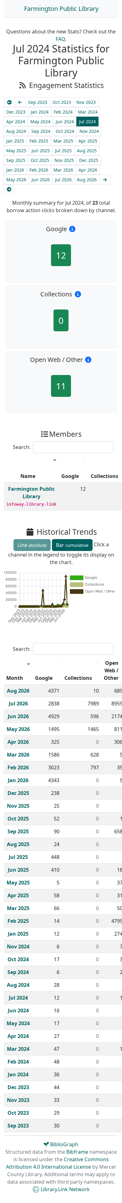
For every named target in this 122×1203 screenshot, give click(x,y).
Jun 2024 (65, 121)
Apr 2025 (88, 141)
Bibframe (77, 1151)
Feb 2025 (38, 141)
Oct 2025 (40, 160)
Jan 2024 (39, 112)
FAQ (60, 39)
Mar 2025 (63, 141)
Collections (78, 678)
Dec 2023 (15, 112)
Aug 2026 (87, 180)
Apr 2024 (15, 121)
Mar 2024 (88, 112)
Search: (21, 447)
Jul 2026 (63, 180)
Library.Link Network (64, 1189)
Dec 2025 (88, 160)
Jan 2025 (15, 141)
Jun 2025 (41, 150)
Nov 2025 (64, 160)
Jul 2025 (63, 150)
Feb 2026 (38, 170)
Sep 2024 (40, 131)
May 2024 (40, 121)
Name (27, 476)
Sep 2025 (15, 160)
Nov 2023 (86, 102)
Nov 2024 (89, 131)
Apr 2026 (88, 170)
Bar (72, 545)
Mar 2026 (63, 170)
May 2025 (16, 150)
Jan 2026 (15, 170)
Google (70, 476)
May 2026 (16, 180)
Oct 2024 (65, 131)
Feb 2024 (63, 112)
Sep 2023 (37, 102)
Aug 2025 (87, 150)
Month (14, 678)
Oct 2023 (62, 102)
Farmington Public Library (61, 8)
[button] (72, 229)
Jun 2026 (41, 180)
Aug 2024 (16, 131)
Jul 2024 (87, 121)
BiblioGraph (63, 1144)
